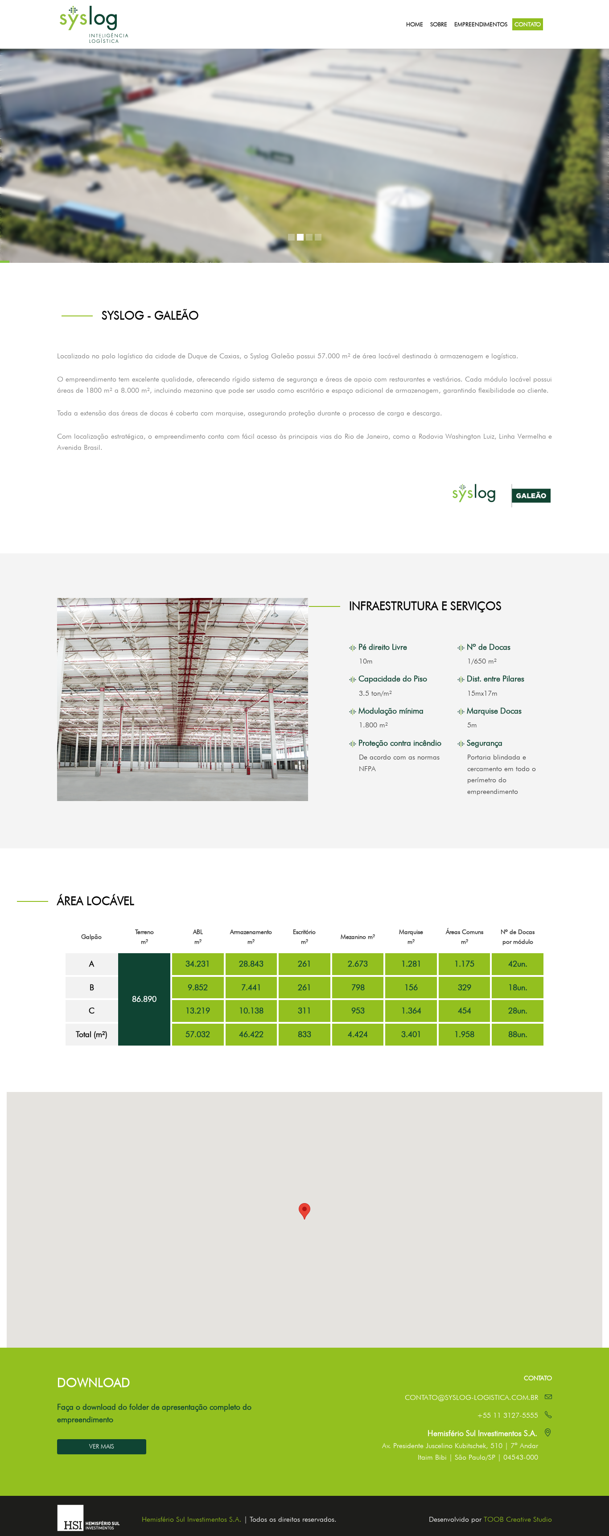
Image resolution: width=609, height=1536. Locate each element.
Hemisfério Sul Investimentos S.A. (192, 1519)
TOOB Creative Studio (518, 1519)
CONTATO (527, 24)
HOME (414, 24)
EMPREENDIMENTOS (480, 24)
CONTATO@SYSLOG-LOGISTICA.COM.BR (471, 1397)
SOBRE (438, 24)
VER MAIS (101, 1446)
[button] (304, 1211)
